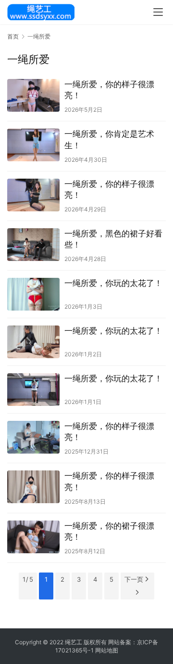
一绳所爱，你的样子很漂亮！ (109, 89)
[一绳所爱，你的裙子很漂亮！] (33, 537)
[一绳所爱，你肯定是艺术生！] (33, 145)
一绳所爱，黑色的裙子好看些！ (113, 239)
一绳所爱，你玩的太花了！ (113, 283)
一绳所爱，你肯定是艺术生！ (109, 139)
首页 (13, 36)
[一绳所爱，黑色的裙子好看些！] (33, 244)
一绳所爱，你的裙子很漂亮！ (109, 531)
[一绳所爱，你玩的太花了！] (33, 294)
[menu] (158, 12)
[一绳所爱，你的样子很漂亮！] (33, 95)
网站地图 (106, 650)
